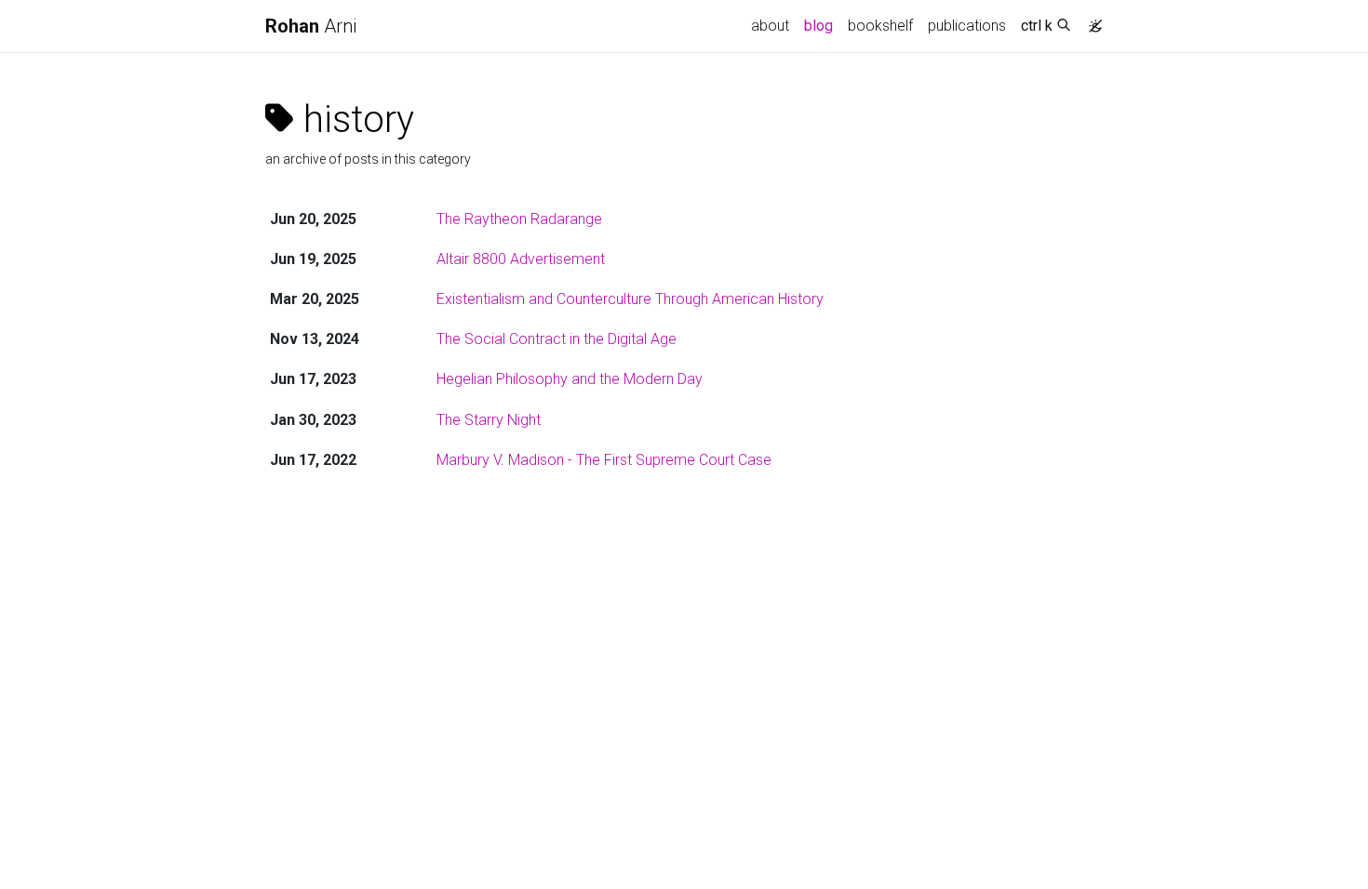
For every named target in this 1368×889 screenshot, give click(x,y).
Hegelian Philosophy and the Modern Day (569, 379)
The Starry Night (488, 420)
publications (967, 25)
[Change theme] (1091, 20)
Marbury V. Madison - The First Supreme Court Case (603, 460)
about (770, 25)
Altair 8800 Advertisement (520, 259)
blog (818, 25)
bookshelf (880, 25)
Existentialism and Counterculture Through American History (630, 299)
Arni (310, 26)
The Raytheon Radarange (519, 219)
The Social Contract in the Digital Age (556, 339)
